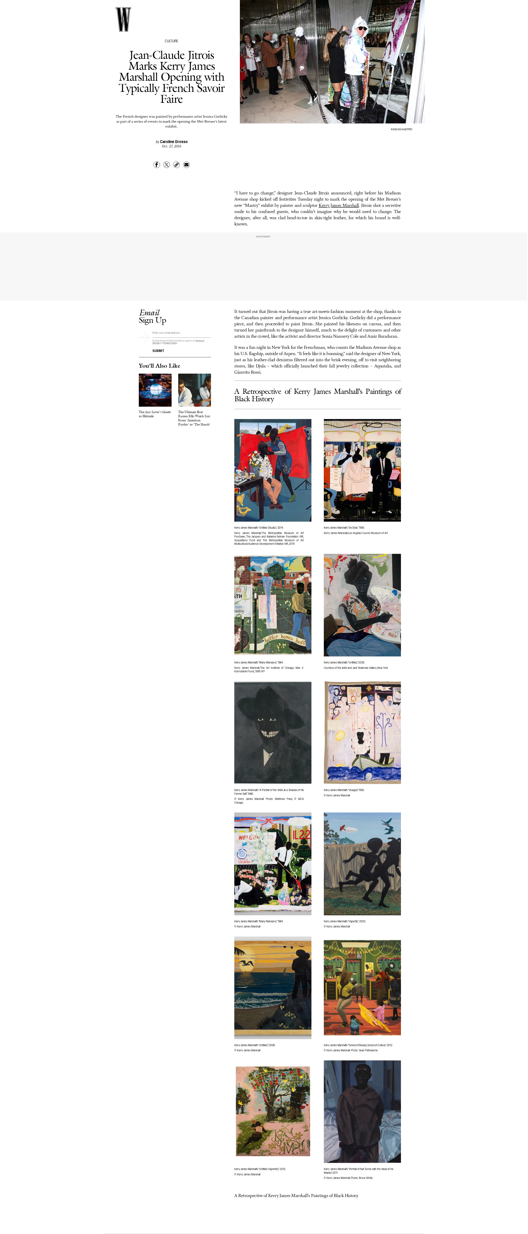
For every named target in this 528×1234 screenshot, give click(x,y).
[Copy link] (176, 164)
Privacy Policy (170, 342)
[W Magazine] (123, 19)
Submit (158, 350)
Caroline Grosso (174, 141)
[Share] (156, 164)
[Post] (166, 164)
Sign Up (152, 316)
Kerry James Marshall (339, 206)
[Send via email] (186, 164)
